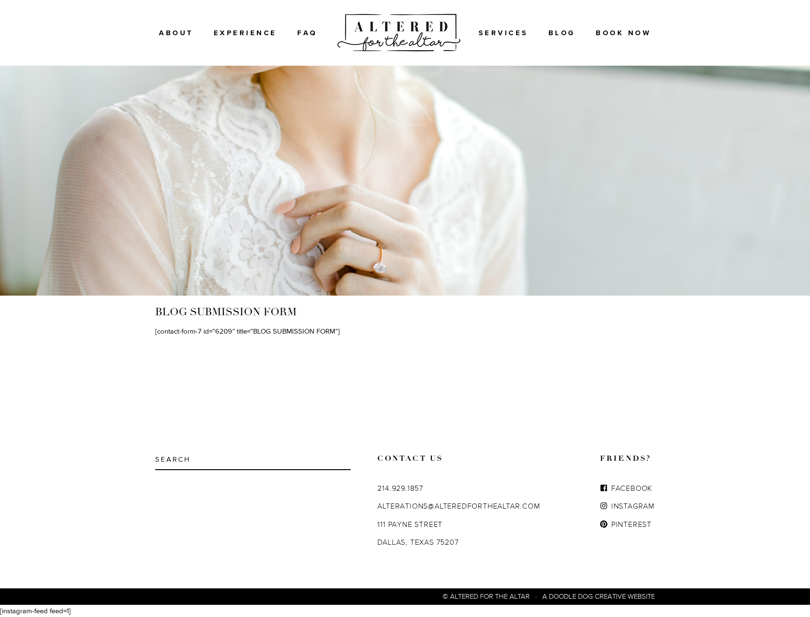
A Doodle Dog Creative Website (598, 596)
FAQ (307, 33)
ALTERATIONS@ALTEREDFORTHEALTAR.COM (458, 506)
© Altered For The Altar (486, 596)
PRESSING (507, 69)
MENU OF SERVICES (507, 47)
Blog (562, 33)
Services (503, 33)
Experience (245, 33)
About (176, 33)
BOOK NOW (623, 33)
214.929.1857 (400, 488)
